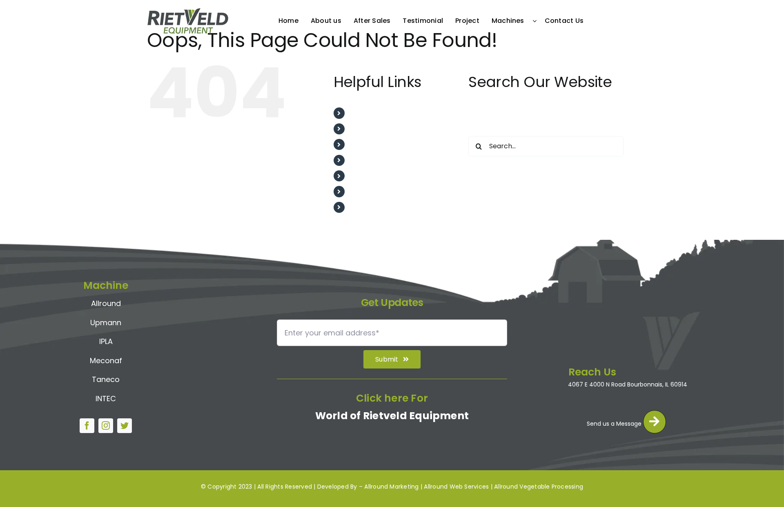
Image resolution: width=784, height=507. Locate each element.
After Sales (367, 144)
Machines (365, 191)
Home (359, 113)
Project (361, 176)
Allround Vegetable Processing (538, 486)
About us (363, 129)
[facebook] (87, 425)
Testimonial (368, 160)
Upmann (105, 322)
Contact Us (367, 207)
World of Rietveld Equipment (392, 416)
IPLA (106, 341)
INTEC (106, 398)
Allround (106, 303)
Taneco (106, 379)
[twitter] (124, 425)
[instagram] (105, 425)
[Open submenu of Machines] (536, 21)
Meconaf (106, 360)
